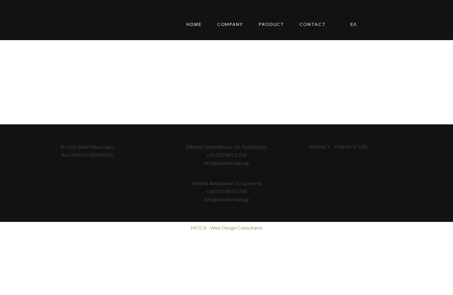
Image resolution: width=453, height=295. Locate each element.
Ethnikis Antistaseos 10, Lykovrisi (226, 183)
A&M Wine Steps (75, 24)
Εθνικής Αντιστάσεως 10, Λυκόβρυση (226, 147)
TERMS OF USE (350, 147)
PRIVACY (320, 147)
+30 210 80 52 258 (226, 155)
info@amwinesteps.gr (227, 163)
